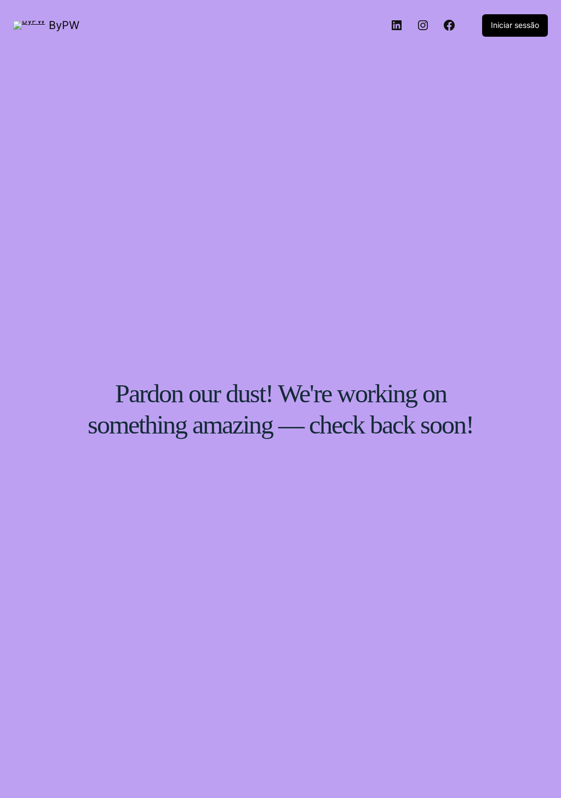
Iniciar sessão (515, 25)
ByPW (64, 25)
